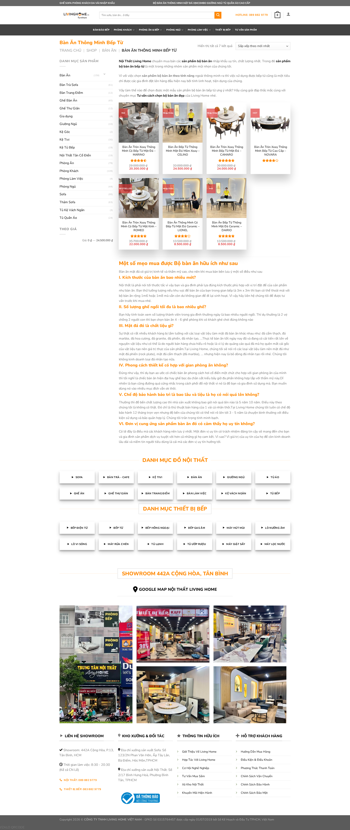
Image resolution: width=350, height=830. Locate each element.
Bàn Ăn (109, 50)
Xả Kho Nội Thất (193, 784)
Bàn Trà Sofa (69, 85)
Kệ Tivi (64, 139)
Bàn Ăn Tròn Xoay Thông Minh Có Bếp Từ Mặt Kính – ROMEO (138, 226)
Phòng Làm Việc (71, 178)
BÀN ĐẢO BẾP (101, 29)
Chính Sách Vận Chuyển (256, 776)
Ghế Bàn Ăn (68, 100)
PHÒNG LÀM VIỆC (198, 29)
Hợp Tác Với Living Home (198, 760)
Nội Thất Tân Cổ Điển (75, 155)
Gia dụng (66, 116)
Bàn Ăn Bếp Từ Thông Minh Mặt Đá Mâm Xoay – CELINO (183, 150)
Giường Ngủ (68, 124)
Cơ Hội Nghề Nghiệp (195, 768)
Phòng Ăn (67, 163)
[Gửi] (217, 15)
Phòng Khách (69, 171)
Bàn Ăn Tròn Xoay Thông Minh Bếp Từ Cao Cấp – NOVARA (270, 150)
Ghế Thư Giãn (70, 108)
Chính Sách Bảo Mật (254, 793)
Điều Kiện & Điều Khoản (256, 760)
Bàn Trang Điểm (71, 93)
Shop (91, 50)
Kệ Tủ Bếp (67, 147)
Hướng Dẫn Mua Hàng (255, 752)
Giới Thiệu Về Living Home (199, 752)
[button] (277, 15)
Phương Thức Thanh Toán (257, 768)
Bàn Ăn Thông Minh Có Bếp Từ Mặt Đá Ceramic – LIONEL (183, 226)
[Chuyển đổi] (104, 74)
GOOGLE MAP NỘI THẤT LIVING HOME (178, 589)
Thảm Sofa (67, 202)
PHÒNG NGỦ (173, 29)
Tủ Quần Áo (68, 218)
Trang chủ (70, 50)
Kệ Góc (65, 132)
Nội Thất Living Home (135, 61)
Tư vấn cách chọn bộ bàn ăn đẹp (161, 95)
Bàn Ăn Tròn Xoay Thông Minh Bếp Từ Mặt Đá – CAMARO (226, 150)
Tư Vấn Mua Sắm (193, 776)
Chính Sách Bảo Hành (255, 784)
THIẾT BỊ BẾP (222, 29)
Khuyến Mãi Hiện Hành (197, 793)
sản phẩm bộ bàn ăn (197, 61)
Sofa (63, 194)
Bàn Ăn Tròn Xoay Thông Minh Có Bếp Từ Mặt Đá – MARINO (139, 150)
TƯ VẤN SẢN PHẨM (246, 29)
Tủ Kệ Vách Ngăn (72, 210)
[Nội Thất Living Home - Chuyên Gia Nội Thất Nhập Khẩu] (76, 15)
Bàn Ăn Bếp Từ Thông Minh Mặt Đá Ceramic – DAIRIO (226, 226)
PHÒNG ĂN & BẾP (149, 29)
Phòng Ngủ (68, 186)
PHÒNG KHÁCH (123, 29)
